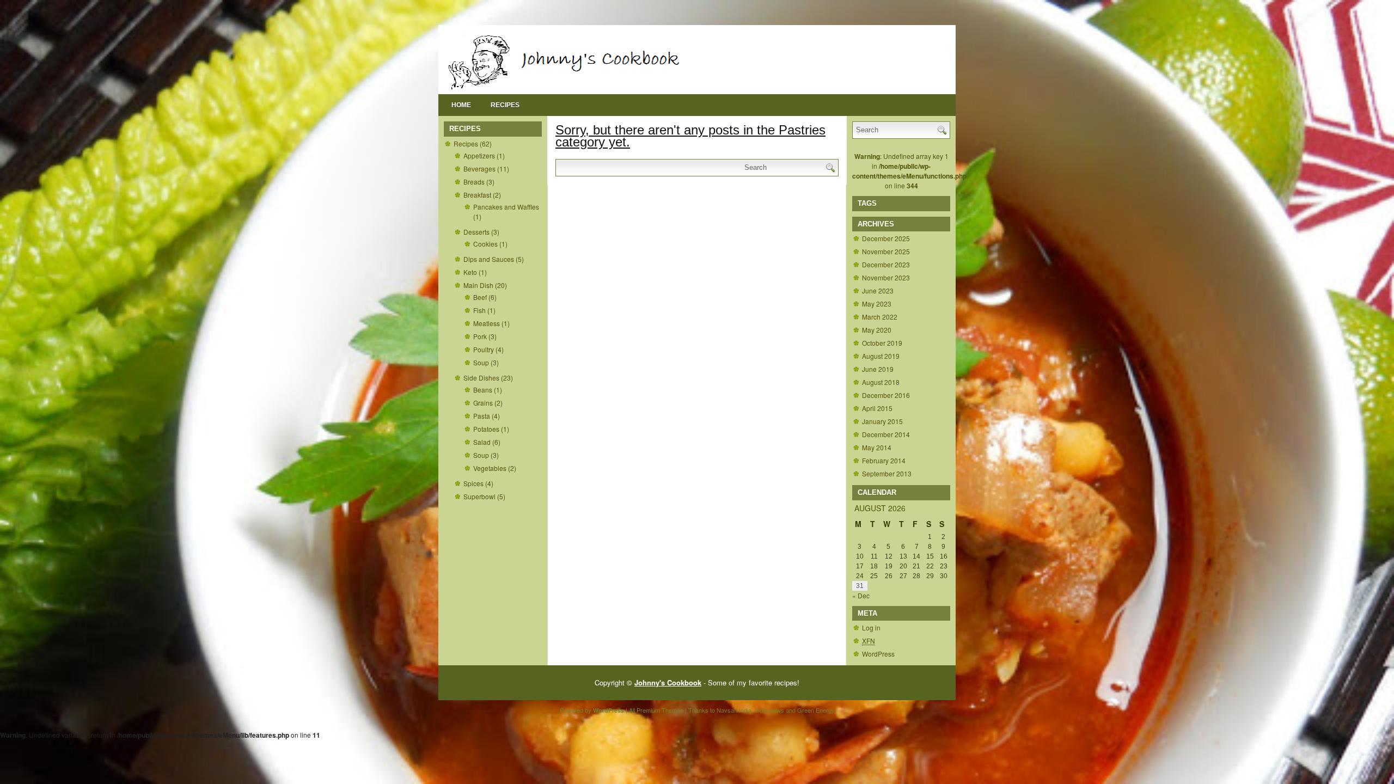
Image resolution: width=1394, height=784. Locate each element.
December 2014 (886, 434)
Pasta (481, 415)
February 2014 (884, 460)
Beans (482, 389)
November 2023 (886, 277)
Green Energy (816, 710)
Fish (479, 310)
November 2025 (886, 251)
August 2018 (881, 382)
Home (461, 105)
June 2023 (878, 290)
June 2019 (878, 368)
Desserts (476, 231)
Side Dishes (481, 377)
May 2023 (876, 303)
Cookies (485, 243)
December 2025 (886, 238)
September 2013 (887, 473)
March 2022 (879, 316)
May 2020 (876, 329)
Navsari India (734, 710)
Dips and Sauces (488, 259)
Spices (473, 483)
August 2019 (881, 355)
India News (769, 710)
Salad (482, 441)
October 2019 (882, 342)
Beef (480, 297)
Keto (470, 272)
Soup (481, 362)
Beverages (479, 168)
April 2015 (877, 408)
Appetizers (479, 155)
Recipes (505, 105)
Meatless (486, 323)
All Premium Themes (656, 710)
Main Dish (478, 285)
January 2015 (882, 421)
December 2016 (886, 395)
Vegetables (489, 468)
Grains (483, 402)
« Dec (861, 595)
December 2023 (886, 264)
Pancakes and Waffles (506, 206)
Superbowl (479, 496)
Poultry (483, 349)
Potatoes (486, 428)
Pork (480, 336)
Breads (474, 181)
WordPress (878, 653)
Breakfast (477, 194)
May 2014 (876, 447)
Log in (871, 627)
